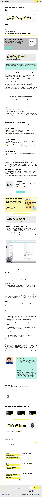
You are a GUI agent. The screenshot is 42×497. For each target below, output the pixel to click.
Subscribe (36, 1)
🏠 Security (7, 396)
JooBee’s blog (13, 431)
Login (32, 1)
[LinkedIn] (30, 491)
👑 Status (7, 397)
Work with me (19, 431)
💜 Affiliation (7, 394)
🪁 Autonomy (7, 395)
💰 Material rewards (8, 388)
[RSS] (32, 491)
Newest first (33, 436)
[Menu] (40, 1)
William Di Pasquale (18, 228)
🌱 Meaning (7, 390)
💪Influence (7, 389)
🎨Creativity (7, 393)
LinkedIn (7, 431)
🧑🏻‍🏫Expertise (7, 392)
